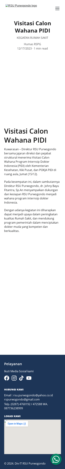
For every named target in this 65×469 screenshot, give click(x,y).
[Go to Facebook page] (6, 378)
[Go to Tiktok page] (21, 378)
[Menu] (57, 8)
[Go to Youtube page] (28, 378)
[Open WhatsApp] (56, 459)
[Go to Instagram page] (14, 378)
